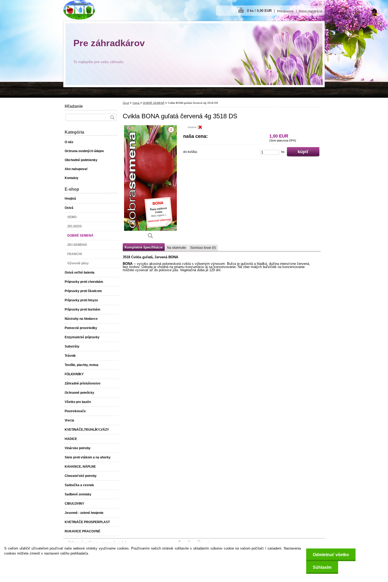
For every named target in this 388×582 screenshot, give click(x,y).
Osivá (136, 102)
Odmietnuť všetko (331, 554)
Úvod (126, 102)
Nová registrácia (311, 11)
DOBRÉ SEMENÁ (153, 102)
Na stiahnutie (176, 248)
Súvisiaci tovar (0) (203, 248)
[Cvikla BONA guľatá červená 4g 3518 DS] (150, 183)
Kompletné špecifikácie (144, 247)
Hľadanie (74, 106)
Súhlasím (322, 567)
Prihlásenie (285, 11)
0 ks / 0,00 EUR (259, 11)
